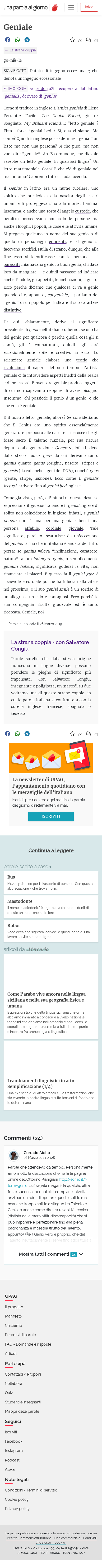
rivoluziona (14, 367)
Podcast (12, 1460)
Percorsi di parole (20, 1335)
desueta (91, 497)
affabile (32, 528)
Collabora (13, 1383)
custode (82, 211)
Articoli (11, 1353)
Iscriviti (11, 1432)
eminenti (57, 241)
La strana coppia (22, 50)
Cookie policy (17, 1499)
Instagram (14, 1450)
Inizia (89, 7)
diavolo (91, 153)
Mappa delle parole (22, 1411)
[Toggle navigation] (71, 7)
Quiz (9, 1393)
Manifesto (13, 1316)
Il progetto (14, 1307)
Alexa (10, 1469)
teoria (81, 360)
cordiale (53, 528)
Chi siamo (13, 1325)
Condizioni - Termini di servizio (31, 1490)
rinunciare (13, 574)
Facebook (13, 1441)
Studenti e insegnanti (23, 1402)
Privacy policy (17, 1508)
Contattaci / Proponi (23, 1374)
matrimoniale (27, 169)
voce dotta (40, 88)
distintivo (13, 310)
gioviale (76, 528)
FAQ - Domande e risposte (28, 1344)
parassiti (12, 264)
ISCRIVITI (51, 816)
